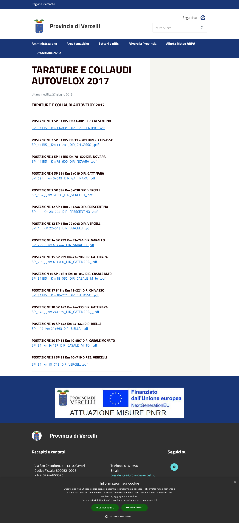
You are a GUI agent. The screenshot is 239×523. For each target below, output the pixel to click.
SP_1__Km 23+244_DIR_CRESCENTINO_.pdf (64, 211)
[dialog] (119, 500)
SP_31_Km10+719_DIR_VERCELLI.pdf (60, 364)
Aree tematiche (78, 43)
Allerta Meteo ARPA (180, 43)
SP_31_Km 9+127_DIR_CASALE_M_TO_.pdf (64, 345)
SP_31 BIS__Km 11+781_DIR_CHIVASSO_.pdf (65, 144)
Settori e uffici (109, 43)
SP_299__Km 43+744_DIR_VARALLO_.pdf (63, 245)
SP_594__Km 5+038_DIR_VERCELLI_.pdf (62, 194)
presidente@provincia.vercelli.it (133, 475)
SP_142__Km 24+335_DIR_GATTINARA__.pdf (65, 311)
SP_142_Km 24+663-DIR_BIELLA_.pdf (60, 328)
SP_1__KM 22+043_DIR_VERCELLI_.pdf (61, 228)
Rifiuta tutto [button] (134, 507)
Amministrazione (44, 43)
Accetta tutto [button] (105, 507)
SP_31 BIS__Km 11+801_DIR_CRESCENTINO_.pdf (68, 128)
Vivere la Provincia (142, 43)
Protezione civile (49, 52)
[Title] (119, 402)
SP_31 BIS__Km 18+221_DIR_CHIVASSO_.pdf (65, 295)
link (155, 500)
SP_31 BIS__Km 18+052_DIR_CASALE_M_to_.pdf (68, 278)
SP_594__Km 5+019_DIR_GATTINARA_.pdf (63, 178)
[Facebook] (203, 17)
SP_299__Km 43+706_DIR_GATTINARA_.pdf (64, 261)
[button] (119, 516)
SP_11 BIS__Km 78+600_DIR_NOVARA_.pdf (64, 161)
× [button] (234, 481)
